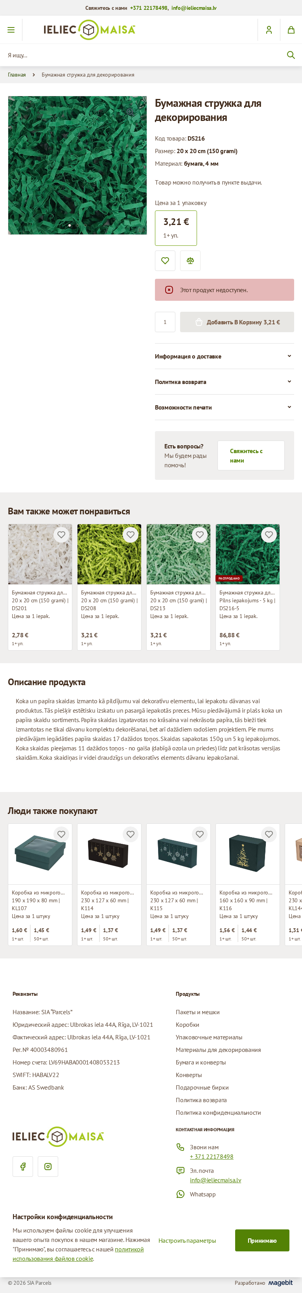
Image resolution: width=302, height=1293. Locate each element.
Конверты (189, 1075)
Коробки (187, 1024)
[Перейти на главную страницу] (151, 30)
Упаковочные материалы (209, 1037)
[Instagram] (48, 1166)
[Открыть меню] (11, 30)
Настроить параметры (187, 1240)
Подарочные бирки (202, 1087)
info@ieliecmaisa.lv (194, 7)
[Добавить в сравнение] (190, 261)
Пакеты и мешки (198, 1012)
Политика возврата (201, 1100)
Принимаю (262, 1240)
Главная (17, 74)
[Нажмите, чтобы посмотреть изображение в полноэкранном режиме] (130, 112)
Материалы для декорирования (218, 1049)
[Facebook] (23, 1166)
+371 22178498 (149, 7)
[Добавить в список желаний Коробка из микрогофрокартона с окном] (61, 834)
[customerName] (269, 30)
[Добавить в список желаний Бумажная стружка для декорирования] (61, 535)
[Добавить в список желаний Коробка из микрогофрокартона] (130, 834)
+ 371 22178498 (212, 1156)
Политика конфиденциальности (218, 1112)
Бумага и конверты (201, 1062)
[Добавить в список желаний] (165, 261)
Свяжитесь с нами (246, 455)
